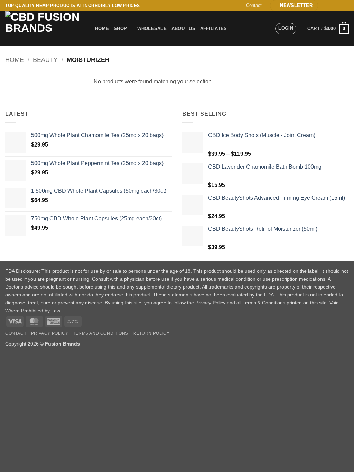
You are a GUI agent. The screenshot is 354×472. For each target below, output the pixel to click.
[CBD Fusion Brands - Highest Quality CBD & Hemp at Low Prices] (45, 28)
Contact (254, 5)
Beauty (45, 59)
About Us (183, 28)
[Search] (239, 28)
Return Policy (151, 333)
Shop (120, 28)
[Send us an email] (339, 5)
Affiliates (213, 28)
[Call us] (345, 5)
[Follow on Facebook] (326, 5)
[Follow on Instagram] (332, 5)
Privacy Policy (49, 333)
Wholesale (152, 28)
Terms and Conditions (100, 333)
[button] (294, 5)
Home (102, 28)
